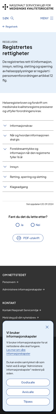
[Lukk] (47, 327)
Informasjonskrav (21, 125)
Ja (22, 225)
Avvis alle (28, 392)
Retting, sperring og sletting (28, 176)
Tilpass (28, 401)
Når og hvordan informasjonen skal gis (29, 137)
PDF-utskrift (31, 238)
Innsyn (14, 166)
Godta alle (28, 382)
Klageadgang (19, 187)
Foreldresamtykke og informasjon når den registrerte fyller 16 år (30, 153)
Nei (38, 225)
